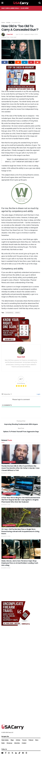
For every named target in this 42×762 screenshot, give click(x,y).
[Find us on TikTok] (19, 753)
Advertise (17, 743)
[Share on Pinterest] (31, 62)
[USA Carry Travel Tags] (21, 78)
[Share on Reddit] (18, 62)
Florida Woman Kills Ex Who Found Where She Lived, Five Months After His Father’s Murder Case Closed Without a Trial (20, 468)
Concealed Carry (16, 22)
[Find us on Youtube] (2, 753)
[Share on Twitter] (11, 62)
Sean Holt (10, 34)
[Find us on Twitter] (12, 753)
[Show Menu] (2, 3)
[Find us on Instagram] (9, 753)
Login (38, 394)
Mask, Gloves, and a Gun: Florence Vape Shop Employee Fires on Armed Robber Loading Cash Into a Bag (19, 563)
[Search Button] (40, 3)
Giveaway (9, 743)
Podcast (31, 740)
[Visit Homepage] (21, 3)
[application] (21, 194)
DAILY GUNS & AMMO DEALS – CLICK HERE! (15, 8)
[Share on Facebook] (4, 62)
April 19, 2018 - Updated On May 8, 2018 (27, 34)
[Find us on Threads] (26, 753)
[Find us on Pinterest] (23, 753)
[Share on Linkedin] (25, 62)
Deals (3, 743)
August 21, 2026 (6, 473)
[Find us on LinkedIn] (16, 753)
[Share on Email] (38, 62)
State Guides (5, 740)
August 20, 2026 (6, 568)
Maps (12, 740)
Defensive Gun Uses (9, 462)
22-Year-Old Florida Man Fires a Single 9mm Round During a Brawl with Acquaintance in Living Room (20, 531)
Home (3, 22)
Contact (24, 743)
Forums (24, 740)
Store (36, 740)
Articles (8, 22)
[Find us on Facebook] (5, 753)
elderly (17, 312)
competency (9, 312)
